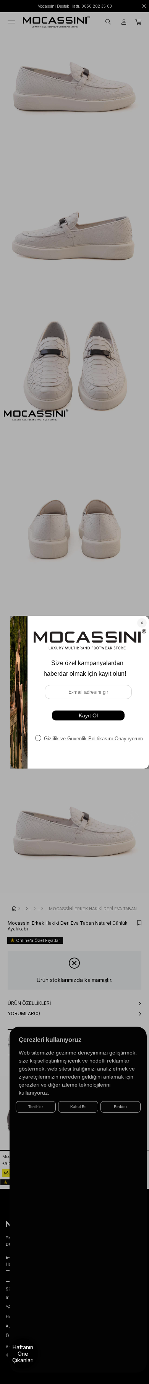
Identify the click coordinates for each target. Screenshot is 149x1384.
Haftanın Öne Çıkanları (23, 1353)
